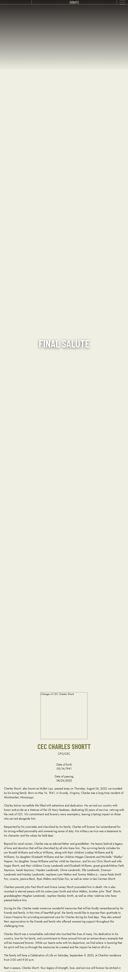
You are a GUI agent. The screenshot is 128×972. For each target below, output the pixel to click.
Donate (74, 2)
